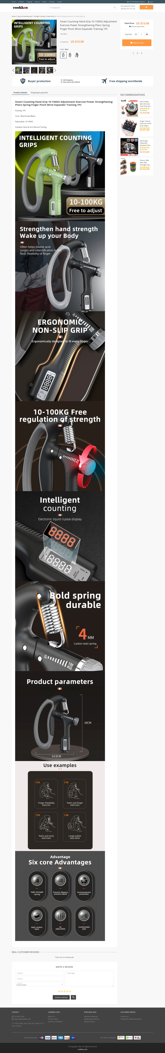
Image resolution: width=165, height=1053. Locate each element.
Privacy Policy (53, 1019)
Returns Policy (89, 1021)
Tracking (51, 2)
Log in (151, 2)
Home (14, 2)
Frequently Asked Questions (131, 1019)
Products (21, 2)
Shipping (29, 2)
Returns (37, 2)
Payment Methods (91, 1016)
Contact (59, 2)
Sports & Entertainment (24, 16)
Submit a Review (61, 997)
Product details (20, 92)
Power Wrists (50, 16)
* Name (20, 973)
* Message (71, 973)
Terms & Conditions (55, 1021)
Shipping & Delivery (91, 1019)
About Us (51, 1016)
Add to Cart (137, 42)
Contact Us (124, 1016)
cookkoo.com (82, 1049)
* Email (19, 979)
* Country (19, 983)
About (44, 2)
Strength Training (39, 16)
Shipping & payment (39, 92)
